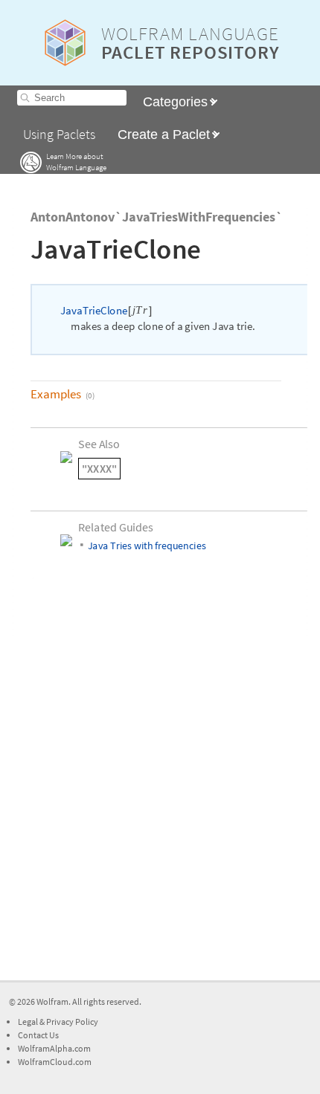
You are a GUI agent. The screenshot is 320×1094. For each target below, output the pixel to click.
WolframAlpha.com (54, 1048)
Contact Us (38, 1034)
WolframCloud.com (55, 1061)
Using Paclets (59, 134)
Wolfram (52, 1001)
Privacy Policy (72, 1021)
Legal (28, 1021)
